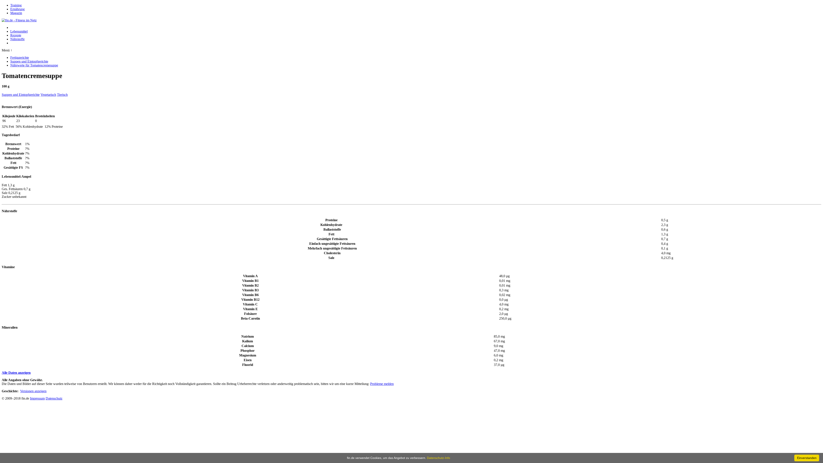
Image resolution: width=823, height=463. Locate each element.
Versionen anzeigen (33, 391)
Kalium (247, 341)
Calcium (248, 346)
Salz (331, 258)
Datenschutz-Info (438, 458)
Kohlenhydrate (331, 225)
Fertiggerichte (19, 57)
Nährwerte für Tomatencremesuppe (34, 65)
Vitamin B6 (250, 295)
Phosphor (247, 350)
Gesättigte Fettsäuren (332, 239)
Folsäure (250, 314)
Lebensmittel (19, 31)
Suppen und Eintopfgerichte (29, 61)
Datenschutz (54, 398)
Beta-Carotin (250, 318)
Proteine (331, 220)
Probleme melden (382, 384)
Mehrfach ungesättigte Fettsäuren (332, 248)
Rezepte (15, 35)
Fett (331, 234)
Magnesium (247, 355)
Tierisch (62, 94)
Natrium (247, 336)
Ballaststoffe (332, 229)
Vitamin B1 (250, 281)
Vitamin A (250, 276)
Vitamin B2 (250, 285)
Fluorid (247, 365)
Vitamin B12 (250, 299)
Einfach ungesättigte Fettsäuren (332, 243)
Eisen (248, 360)
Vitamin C (250, 304)
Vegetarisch (48, 94)
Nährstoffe (17, 39)
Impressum (37, 398)
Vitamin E (250, 309)
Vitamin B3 (250, 290)
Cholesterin (332, 253)
